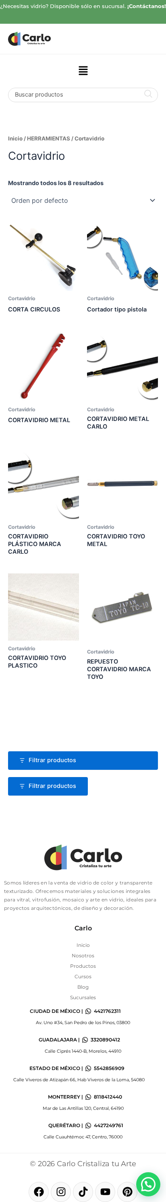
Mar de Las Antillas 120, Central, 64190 (83, 1108)
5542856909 (109, 1068)
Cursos (83, 976)
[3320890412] (85, 1040)
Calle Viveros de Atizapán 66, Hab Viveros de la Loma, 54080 (79, 1079)
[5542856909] (88, 1068)
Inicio (15, 138)
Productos (83, 966)
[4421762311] (88, 1011)
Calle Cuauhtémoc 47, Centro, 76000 (83, 1137)
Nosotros (83, 956)
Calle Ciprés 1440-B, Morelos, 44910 (83, 1051)
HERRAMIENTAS (48, 138)
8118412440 (108, 1097)
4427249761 (108, 1125)
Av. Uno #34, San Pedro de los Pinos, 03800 (83, 1022)
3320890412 (105, 1040)
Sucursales (83, 997)
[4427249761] (88, 1125)
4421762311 (107, 1011)
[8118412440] (88, 1097)
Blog (83, 987)
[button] (83, 71)
